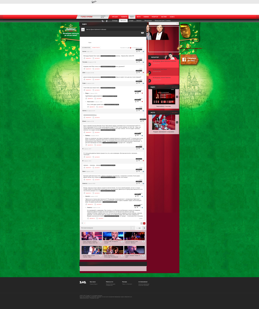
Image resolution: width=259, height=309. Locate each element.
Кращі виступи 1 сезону (162, 20)
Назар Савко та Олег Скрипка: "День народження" (89, 256)
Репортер (155, 17)
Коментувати (96, 47)
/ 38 (139, 228)
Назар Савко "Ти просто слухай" (111, 242)
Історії (131, 20)
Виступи (123, 20)
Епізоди (114, 20)
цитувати (97, 58)
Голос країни (94, 1)
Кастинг (164, 17)
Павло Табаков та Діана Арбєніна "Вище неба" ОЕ (90, 242)
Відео (132, 17)
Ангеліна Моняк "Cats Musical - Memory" (131, 242)
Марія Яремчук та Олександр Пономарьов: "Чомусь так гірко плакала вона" (111, 256)
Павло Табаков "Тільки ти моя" (132, 256)
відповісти (88, 58)
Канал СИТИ (86, 2)
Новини (146, 17)
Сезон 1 (172, 17)
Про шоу (115, 17)
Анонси (138, 20)
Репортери (148, 20)
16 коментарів (86, 47)
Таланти (124, 17)
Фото (139, 17)
